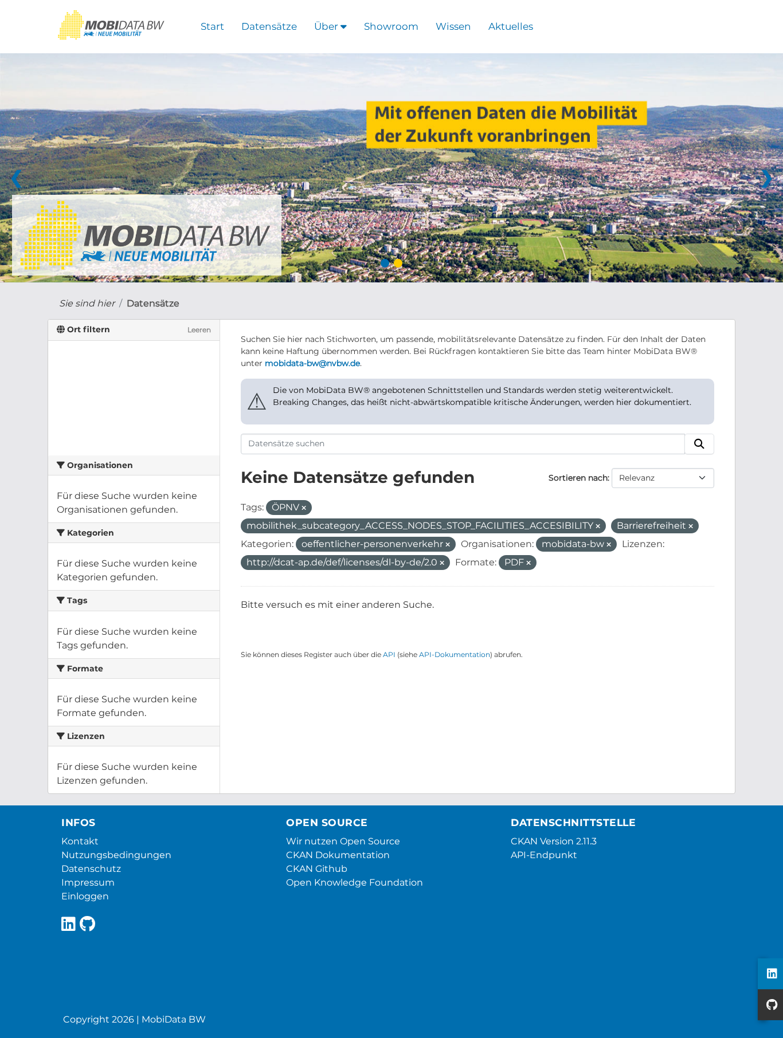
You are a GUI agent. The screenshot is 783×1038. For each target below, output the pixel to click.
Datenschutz (91, 868)
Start (212, 26)
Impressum (88, 882)
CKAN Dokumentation (338, 855)
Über (327, 26)
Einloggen (85, 896)
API (389, 654)
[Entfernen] (304, 508)
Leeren (199, 329)
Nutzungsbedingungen (116, 855)
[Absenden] (699, 444)
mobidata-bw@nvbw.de (312, 363)
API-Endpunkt (544, 855)
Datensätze (269, 26)
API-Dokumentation (454, 654)
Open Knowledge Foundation (354, 882)
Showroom (391, 26)
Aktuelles (510, 26)
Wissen (453, 26)
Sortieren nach (578, 478)
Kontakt (80, 841)
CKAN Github (316, 868)
